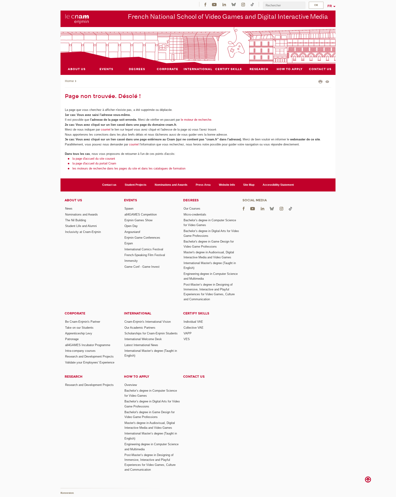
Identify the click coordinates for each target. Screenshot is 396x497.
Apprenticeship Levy (78, 333)
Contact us (109, 184)
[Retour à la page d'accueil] (77, 19)
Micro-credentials (195, 214)
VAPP (188, 333)
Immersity (131, 260)
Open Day (131, 226)
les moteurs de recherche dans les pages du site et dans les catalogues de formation (128, 168)
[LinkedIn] (224, 4)
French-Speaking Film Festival (144, 255)
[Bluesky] (233, 4)
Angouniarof (132, 232)
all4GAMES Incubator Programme (87, 345)
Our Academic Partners (139, 327)
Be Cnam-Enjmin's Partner (82, 321)
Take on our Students (79, 327)
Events (130, 200)
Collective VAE (194, 327)
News (68, 208)
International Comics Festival (143, 249)
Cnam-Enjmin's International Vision (147, 321)
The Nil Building (75, 220)
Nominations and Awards (171, 184)
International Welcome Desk (143, 339)
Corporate (75, 313)
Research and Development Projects (89, 356)
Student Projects (135, 184)
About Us (73, 200)
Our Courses (192, 208)
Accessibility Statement (278, 184)
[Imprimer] (320, 82)
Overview (130, 385)
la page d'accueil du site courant (93, 158)
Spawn (128, 208)
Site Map (248, 184)
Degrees (191, 200)
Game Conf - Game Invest (142, 266)
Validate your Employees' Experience (89, 362)
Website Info (227, 184)
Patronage (72, 339)
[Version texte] (327, 82)
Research (73, 377)
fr (329, 6)
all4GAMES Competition (140, 214)
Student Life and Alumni (81, 226)
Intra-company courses (80, 350)
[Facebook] (205, 4)
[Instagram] (243, 4)
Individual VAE (193, 321)
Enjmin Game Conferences (142, 237)
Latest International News (141, 345)
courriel (105, 129)
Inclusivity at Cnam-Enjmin (83, 232)
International (137, 313)
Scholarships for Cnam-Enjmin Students (151, 333)
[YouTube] (214, 4)
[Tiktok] (252, 4)
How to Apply (136, 377)
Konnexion (67, 493)
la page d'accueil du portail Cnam (94, 163)
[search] (284, 5)
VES (187, 339)
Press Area (203, 184)
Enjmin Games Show (138, 220)
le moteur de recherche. (196, 119)
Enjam (128, 243)
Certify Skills (196, 313)
